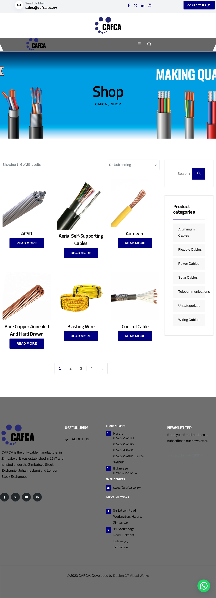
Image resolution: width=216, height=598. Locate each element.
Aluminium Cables (186, 232)
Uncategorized (189, 305)
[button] (203, 585)
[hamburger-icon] (139, 44)
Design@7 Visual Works (131, 575)
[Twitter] (135, 6)
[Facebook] (129, 6)
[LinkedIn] (142, 6)
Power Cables (188, 263)
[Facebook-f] (4, 497)
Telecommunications (194, 291)
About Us (80, 439)
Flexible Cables (190, 249)
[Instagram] (149, 6)
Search (198, 174)
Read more (26, 243)
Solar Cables (188, 277)
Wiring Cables (188, 319)
